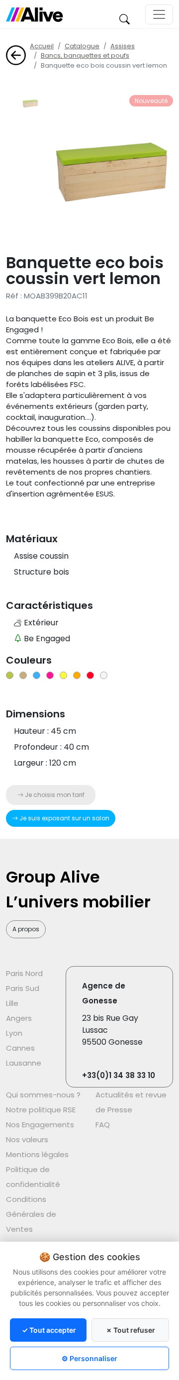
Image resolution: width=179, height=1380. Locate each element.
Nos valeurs (27, 1139)
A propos (25, 929)
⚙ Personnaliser (89, 1358)
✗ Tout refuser (130, 1330)
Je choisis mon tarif (54, 794)
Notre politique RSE (41, 1109)
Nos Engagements (40, 1124)
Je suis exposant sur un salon (63, 818)
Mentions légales (37, 1154)
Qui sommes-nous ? (43, 1094)
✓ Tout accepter (49, 1330)
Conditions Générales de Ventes (31, 1214)
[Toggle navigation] (159, 14)
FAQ (102, 1124)
